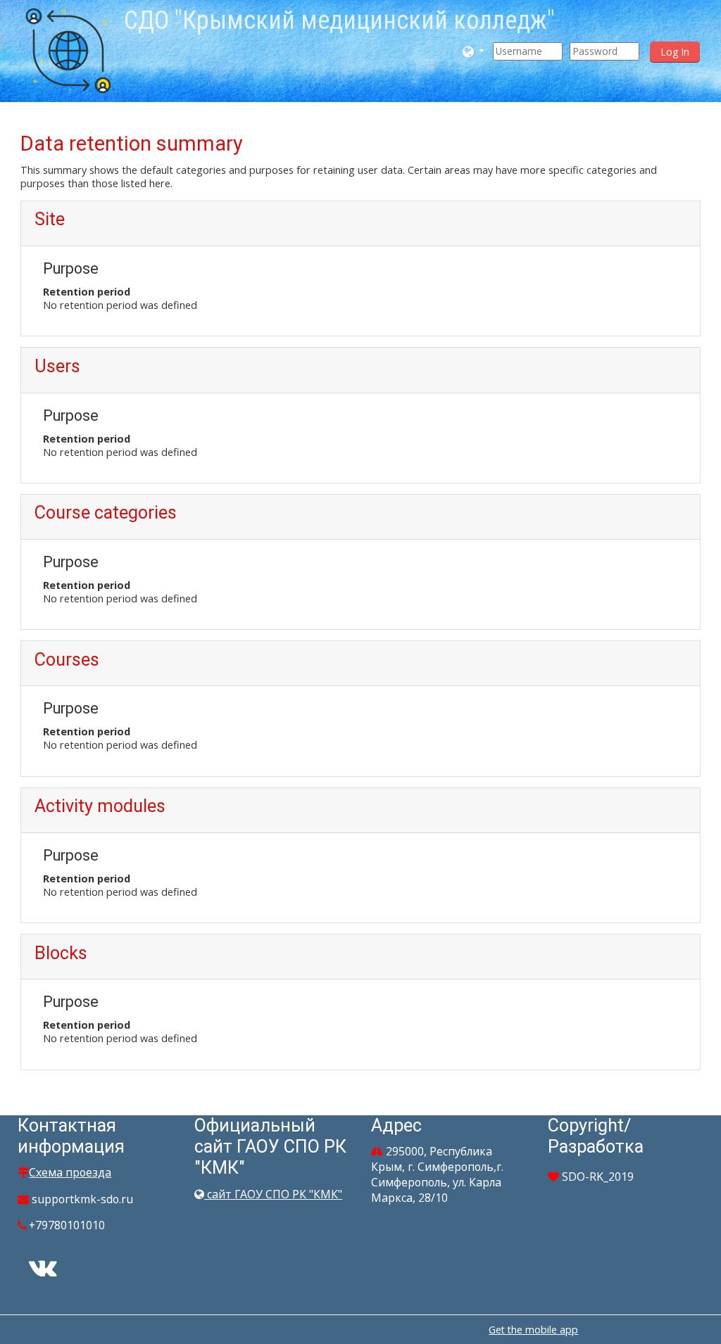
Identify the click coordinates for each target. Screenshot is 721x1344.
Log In (674, 51)
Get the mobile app (533, 1329)
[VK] (43, 1272)
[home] (68, 49)
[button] (473, 51)
